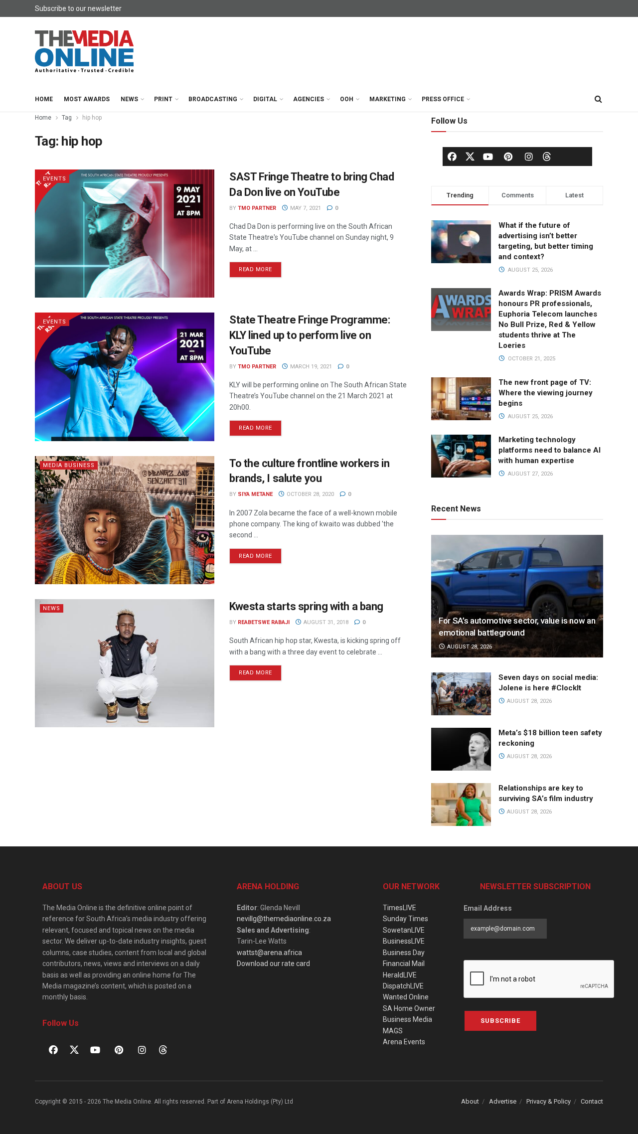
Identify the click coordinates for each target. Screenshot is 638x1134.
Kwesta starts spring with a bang (306, 606)
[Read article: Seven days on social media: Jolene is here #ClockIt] (461, 693)
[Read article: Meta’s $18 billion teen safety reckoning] (461, 749)
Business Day (404, 953)
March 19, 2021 (310, 366)
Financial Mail (404, 964)
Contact (592, 1101)
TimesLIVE (399, 908)
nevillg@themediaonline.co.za (284, 919)
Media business (69, 465)
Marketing (387, 99)
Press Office (443, 99)
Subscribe (500, 1020)
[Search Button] (598, 99)
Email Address (488, 908)
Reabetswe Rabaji (264, 622)
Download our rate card (273, 964)
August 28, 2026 (469, 647)
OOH (346, 99)
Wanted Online (406, 997)
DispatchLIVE (403, 986)
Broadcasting (212, 99)
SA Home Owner (409, 1008)
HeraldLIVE (400, 975)
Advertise (502, 1101)
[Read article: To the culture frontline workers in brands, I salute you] (124, 520)
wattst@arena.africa (269, 953)
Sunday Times (405, 919)
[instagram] (529, 156)
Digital (265, 99)
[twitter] (470, 156)
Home (44, 99)
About (470, 1101)
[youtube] (488, 156)
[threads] (547, 156)
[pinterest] (508, 156)
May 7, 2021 (305, 208)
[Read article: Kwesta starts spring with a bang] (124, 663)
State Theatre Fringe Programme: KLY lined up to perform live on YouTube (309, 335)
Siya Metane (255, 494)
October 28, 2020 (309, 494)
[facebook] (452, 156)
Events (54, 178)
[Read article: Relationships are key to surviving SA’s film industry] (461, 804)
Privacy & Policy (548, 1101)
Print (163, 99)
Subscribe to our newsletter (78, 8)
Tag (67, 117)
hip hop (92, 117)
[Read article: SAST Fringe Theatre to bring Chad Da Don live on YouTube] (124, 233)
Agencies (308, 99)
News (129, 99)
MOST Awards (87, 99)
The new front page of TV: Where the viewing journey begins (545, 393)
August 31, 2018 (325, 622)
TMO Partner (257, 208)
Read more (260, 267)
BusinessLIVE (404, 941)
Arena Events (404, 1042)
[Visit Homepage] (85, 51)
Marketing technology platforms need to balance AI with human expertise (549, 450)
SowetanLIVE (404, 930)
